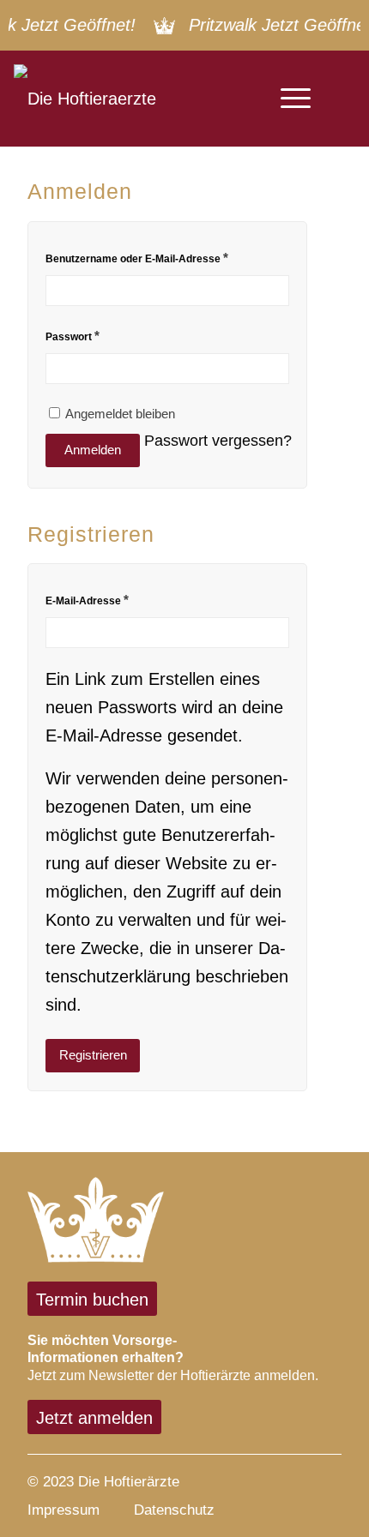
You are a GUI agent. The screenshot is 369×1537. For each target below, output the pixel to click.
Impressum (63, 1509)
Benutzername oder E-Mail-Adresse (136, 257)
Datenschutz (174, 1509)
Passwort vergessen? (218, 440)
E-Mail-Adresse (87, 599)
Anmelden (92, 449)
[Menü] (287, 98)
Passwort (72, 335)
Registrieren (93, 1055)
